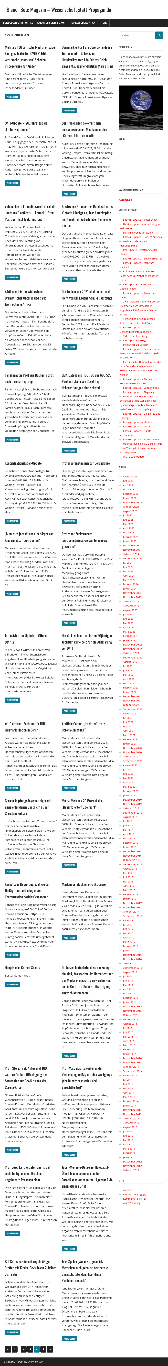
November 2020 (132, 752)
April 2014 (129, 1092)
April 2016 (129, 989)
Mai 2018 (128, 881)
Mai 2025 (128, 524)
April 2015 (129, 1041)
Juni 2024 (128, 567)
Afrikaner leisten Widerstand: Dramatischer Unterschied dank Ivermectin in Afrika (25, 298)
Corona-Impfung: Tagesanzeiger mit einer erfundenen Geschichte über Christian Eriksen (28, 807)
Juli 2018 (128, 872)
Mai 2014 (128, 1088)
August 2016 (130, 972)
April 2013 (129, 1144)
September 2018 (132, 864)
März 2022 (129, 683)
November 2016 (132, 959)
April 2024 (129, 575)
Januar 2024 (129, 588)
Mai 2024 (128, 571)
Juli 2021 (128, 717)
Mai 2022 (128, 674)
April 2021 (129, 730)
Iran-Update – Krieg (134, 340)
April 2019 (129, 834)
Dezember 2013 (132, 1109)
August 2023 (130, 610)
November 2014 (132, 1062)
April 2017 (129, 937)
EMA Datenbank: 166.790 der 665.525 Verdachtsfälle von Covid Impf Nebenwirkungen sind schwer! (87, 381)
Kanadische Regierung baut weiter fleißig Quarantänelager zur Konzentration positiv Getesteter (27, 890)
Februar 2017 (130, 946)
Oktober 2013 (131, 1118)
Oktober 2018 (131, 859)
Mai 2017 (128, 933)
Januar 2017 (129, 950)
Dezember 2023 (132, 592)
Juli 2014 (128, 1079)
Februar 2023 (130, 635)
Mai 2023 (128, 623)
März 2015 (129, 1045)
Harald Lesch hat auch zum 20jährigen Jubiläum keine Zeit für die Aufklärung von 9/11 (87, 642)
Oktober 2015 (131, 1015)
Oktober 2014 (131, 1066)
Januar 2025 (129, 541)
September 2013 (132, 1122)
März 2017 (129, 941)
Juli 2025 (128, 515)
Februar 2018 (130, 894)
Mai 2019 (128, 829)
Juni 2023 (128, 618)
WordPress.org (131, 1203)
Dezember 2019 (132, 799)
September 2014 (132, 1071)
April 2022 (129, 679)
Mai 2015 (128, 1036)
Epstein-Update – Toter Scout (140, 219)
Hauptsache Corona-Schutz (22, 967)
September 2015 (132, 1019)
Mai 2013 (128, 1140)
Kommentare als (135, 1198)
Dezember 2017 (132, 903)
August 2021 (130, 713)
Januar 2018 (129, 898)
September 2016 (132, 967)
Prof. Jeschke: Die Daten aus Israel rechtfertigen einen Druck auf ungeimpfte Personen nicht (27, 1173)
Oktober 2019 (131, 808)
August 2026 (130, 476)
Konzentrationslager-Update (23, 463)
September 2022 (132, 657)
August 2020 (130, 765)
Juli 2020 (128, 769)
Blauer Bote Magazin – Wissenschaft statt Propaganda (59, 9)
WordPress (21, 1361)
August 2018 (130, 868)
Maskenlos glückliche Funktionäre (84, 884)
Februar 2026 (130, 493)
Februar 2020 (130, 791)
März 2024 (129, 579)
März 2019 (129, 838)
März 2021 (129, 735)
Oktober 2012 (131, 1170)
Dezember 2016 (132, 954)
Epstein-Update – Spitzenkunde (141, 387)
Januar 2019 (129, 847)
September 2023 (132, 605)
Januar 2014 (129, 1105)
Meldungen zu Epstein (135, 344)
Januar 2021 (129, 743)
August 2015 (130, 1023)
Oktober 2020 (131, 756)
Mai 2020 (128, 778)
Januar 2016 (129, 1002)
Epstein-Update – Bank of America (142, 236)
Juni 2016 (128, 980)
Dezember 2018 (132, 851)
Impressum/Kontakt (84, 22)
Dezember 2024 (132, 545)
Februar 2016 (130, 997)
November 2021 (132, 700)
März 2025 (129, 532)
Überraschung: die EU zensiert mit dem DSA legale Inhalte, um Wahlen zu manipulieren (141, 448)
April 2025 (129, 528)
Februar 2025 (130, 536)
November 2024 (132, 549)
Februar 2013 (130, 1152)
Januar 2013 (129, 1157)
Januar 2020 (129, 795)
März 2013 (129, 1148)
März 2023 (129, 631)
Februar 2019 (130, 842)
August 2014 (130, 1075)
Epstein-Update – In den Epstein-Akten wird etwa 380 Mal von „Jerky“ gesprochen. (140, 353)
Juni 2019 (128, 825)
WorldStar (37, 1361)
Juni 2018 (128, 877)
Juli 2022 (128, 666)
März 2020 (129, 786)
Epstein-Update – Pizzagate (139, 426)
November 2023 (132, 597)
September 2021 (132, 709)
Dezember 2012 (132, 1161)
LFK (105, 22)
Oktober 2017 (131, 911)
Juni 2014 (128, 1084)
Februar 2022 (130, 687)
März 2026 (129, 489)
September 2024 (132, 558)
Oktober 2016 (131, 963)
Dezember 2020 (132, 748)
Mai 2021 (128, 726)
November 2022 (132, 648)
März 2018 (129, 890)
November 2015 (132, 1010)
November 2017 (132, 907)
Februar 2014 (130, 1101)
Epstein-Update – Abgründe (139, 392)
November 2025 (132, 502)
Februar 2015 (130, 1049)
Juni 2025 (128, 519)
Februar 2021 (130, 739)
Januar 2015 (129, 1053)
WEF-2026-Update (134, 456)
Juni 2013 (128, 1135)
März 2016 (129, 993)
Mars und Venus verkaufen (138, 232)
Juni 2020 (128, 773)
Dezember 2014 (132, 1058)
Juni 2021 (128, 722)
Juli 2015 (128, 1028)
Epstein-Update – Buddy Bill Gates (142, 258)
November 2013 (132, 1114)
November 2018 (132, 855)
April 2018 (129, 885)
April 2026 (129, 485)
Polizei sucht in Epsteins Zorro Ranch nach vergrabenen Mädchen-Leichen (139, 276)
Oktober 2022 (131, 653)
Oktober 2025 (131, 506)
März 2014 (129, 1096)
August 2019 (130, 816)
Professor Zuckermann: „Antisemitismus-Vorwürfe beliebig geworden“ (85, 540)
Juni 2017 (128, 928)
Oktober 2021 (131, 704)
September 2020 (132, 761)
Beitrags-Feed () (134, 1194)
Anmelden (128, 1190)
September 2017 (132, 916)
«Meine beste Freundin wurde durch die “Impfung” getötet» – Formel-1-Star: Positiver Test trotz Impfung (30, 213)
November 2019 (132, 804)
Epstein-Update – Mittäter (138, 422)
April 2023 (129, 627)
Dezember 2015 (132, 1006)
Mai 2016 (128, 985)
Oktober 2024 (131, 554)
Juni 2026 (128, 480)
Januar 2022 (129, 692)
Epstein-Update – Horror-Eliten (141, 439)
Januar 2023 (129, 640)
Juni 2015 (128, 1032)
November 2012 (132, 1165)
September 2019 (132, 812)
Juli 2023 (128, 614)
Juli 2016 (128, 976)
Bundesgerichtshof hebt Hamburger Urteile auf (34, 22)
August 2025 (130, 511)
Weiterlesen (12, 96)
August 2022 (130, 661)
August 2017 (130, 920)
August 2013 (130, 1127)
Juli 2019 (128, 821)
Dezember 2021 (132, 696)
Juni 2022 (128, 670)
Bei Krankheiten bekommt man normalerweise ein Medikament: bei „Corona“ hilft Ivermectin (84, 129)
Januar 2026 (129, 498)
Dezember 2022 (132, 644)
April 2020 (129, 782)
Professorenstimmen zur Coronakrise (86, 463)
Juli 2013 (128, 1131)
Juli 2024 (128, 562)
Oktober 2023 (131, 601)
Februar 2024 (130, 584)
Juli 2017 (128, 924)
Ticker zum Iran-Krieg (135, 336)
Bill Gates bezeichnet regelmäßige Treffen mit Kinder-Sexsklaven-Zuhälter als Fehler (30, 1268)
